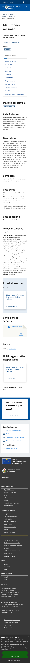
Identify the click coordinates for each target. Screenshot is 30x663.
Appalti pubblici (8, 524)
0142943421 (12, 349)
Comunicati (7, 567)
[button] (15, 660)
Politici (6, 500)
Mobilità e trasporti (9, 532)
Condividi (6, 42)
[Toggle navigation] (3, 7)
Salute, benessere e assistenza (12, 551)
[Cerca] (27, 7)
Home (3, 14)
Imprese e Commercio (10, 522)
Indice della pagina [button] (10, 56)
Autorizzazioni (8, 553)
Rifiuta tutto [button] (15, 657)
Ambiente (6, 548)
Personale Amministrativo (11, 503)
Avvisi (5, 569)
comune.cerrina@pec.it (10, 602)
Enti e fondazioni (8, 498)
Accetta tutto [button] (15, 653)
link (7, 649)
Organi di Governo (9, 490)
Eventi (6, 579)
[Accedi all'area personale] (23, 2)
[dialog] (15, 649)
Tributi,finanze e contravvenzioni (13, 545)
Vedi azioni (14, 42)
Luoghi (6, 577)
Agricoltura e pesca (9, 556)
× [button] (28, 636)
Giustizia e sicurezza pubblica (12, 543)
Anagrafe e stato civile (8, 16)
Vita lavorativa (8, 519)
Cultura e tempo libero (10, 516)
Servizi (10, 14)
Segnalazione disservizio (11, 622)
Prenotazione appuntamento (12, 620)
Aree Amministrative (10, 492)
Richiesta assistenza (9, 628)
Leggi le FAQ (7, 625)
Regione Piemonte (7, 2)
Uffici (5, 495)
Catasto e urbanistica (10, 527)
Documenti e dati (9, 506)
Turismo (6, 530)
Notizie (6, 564)
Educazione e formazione (11, 540)
